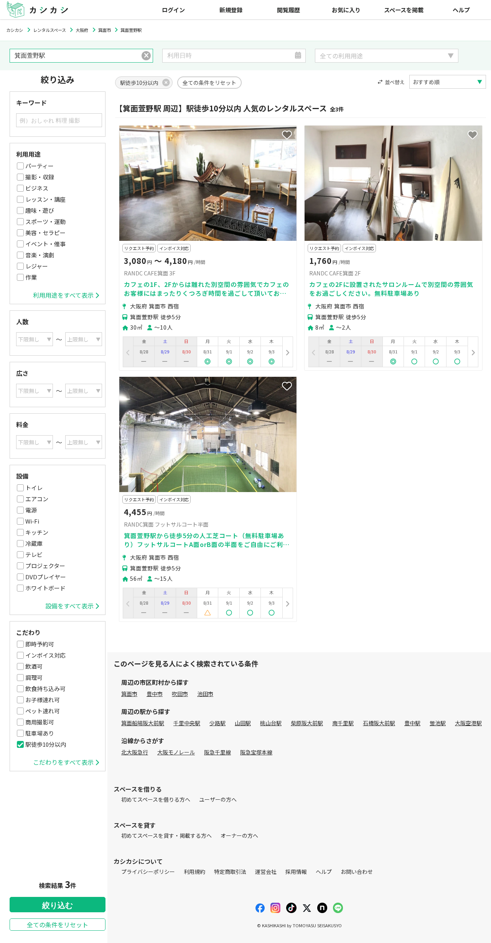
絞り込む (57, 905)
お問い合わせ (357, 871)
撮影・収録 (39, 177)
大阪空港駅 (468, 723)
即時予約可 (39, 644)
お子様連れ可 (42, 700)
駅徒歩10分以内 (45, 744)
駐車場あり (39, 733)
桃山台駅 (271, 723)
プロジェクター (45, 566)
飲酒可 (34, 666)
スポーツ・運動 (45, 221)
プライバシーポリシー (148, 871)
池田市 (205, 694)
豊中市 (155, 694)
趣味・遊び (39, 210)
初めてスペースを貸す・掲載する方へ (166, 835)
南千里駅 (343, 723)
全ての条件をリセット (57, 924)
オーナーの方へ (239, 835)
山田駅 (243, 723)
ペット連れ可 (42, 711)
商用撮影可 (39, 722)
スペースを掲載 (403, 9)
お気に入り (346, 9)
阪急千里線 (217, 752)
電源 (31, 510)
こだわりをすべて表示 (63, 762)
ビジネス (36, 188)
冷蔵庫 (34, 543)
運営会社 (266, 871)
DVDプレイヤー (45, 577)
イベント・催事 (45, 244)
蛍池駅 (438, 723)
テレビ (34, 554)
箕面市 (129, 694)
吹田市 (180, 694)
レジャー (36, 266)
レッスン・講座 (45, 199)
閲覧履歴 (288, 9)
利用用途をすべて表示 (63, 295)
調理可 (34, 677)
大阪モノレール (176, 752)
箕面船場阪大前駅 (142, 723)
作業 (31, 277)
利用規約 (194, 871)
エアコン (36, 499)
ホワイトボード (45, 588)
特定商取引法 (230, 871)
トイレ (34, 488)
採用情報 (296, 871)
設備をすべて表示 (69, 605)
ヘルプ (461, 9)
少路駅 (217, 723)
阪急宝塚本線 (256, 752)
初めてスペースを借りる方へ (155, 799)
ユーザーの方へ (218, 799)
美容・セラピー (45, 233)
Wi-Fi (32, 521)
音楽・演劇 (39, 255)
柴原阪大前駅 (307, 723)
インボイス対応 (45, 655)
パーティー (39, 166)
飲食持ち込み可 (45, 688)
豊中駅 (412, 723)
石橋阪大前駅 (379, 723)
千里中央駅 (186, 723)
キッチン (36, 532)
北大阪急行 (134, 752)
